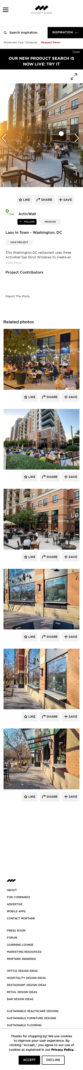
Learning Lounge (20, 944)
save (67, 199)
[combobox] (65, 32)
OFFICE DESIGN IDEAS (22, 971)
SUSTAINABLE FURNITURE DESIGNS (31, 1018)
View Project (19, 242)
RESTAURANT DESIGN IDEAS (26, 985)
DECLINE (53, 1060)
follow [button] (29, 222)
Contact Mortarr (21, 918)
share (46, 199)
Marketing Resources (24, 952)
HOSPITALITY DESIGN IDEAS (26, 978)
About (12, 890)
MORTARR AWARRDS (21, 959)
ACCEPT (29, 1060)
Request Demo (50, 42)
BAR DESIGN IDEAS (20, 999)
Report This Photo (18, 296)
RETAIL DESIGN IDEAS (22, 992)
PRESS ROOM (16, 930)
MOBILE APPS (16, 911)
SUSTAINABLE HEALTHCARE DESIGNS (33, 1011)
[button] (5, 9)
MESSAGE (50, 222)
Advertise (15, 904)
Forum (12, 937)
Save (72, 397)
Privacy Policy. (62, 1049)
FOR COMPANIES (18, 897)
